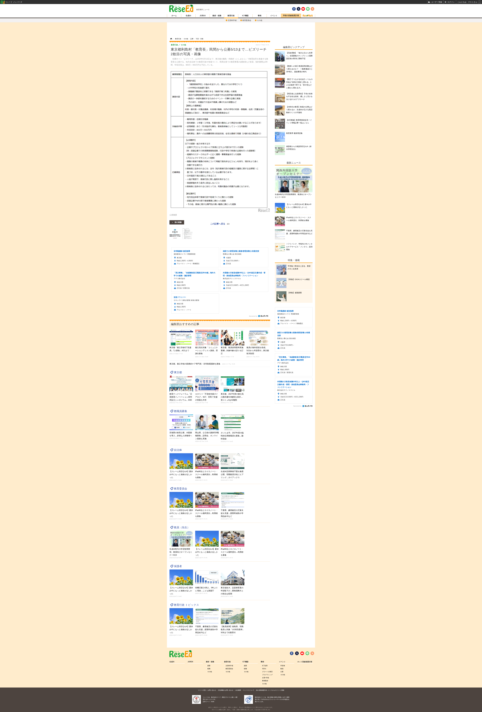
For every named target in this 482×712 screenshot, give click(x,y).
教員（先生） (182, 527)
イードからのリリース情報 (276, 690)
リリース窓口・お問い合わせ (207, 690)
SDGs (264, 669)
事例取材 (265, 681)
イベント (273, 16)
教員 (281, 669)
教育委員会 (246, 20)
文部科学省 (232, 20)
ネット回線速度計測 (304, 662)
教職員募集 (180, 411)
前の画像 (178, 222)
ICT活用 (264, 666)
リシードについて (248, 690)
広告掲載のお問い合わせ (225, 690)
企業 (281, 672)
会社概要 (238, 690)
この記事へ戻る (219, 223)
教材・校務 (217, 16)
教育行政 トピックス (186, 604)
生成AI (188, 16)
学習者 (282, 666)
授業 (208, 666)
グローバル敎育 (267, 672)
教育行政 (231, 16)
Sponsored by (253, 316)
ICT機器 (245, 16)
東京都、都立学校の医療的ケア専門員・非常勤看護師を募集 (202, 364)
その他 (259, 20)
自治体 (178, 449)
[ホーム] (171, 39)
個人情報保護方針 (261, 690)
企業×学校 (265, 678)
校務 (208, 669)
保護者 (178, 566)
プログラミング (267, 675)
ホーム (174, 16)
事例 (259, 16)
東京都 (178, 372)
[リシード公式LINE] (307, 653)
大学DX (203, 16)
